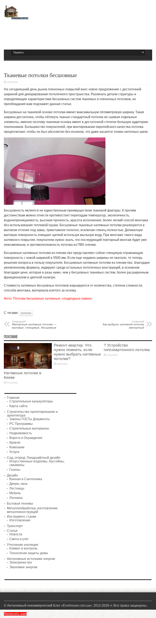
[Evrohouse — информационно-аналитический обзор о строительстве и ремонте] (16, 16)
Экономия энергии (23, 567)
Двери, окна (18, 483)
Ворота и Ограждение (25, 438)
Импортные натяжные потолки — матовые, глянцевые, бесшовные (34, 324)
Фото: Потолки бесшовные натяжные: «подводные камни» (48, 298)
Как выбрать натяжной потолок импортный (123, 324)
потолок (26, 313)
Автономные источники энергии (31, 558)
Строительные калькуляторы (31, 401)
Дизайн (12, 475)
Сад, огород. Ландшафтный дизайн (33, 457)
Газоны (14, 469)
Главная (13, 397)
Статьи (12, 530)
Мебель (15, 493)
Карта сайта (18, 406)
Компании (16, 447)
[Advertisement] (78, 32)
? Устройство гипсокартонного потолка (127, 347)
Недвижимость (20, 433)
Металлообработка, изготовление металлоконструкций (32, 510)
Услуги (14, 452)
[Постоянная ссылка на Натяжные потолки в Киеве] (28, 367)
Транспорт (15, 526)
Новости (15, 534)
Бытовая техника (20, 503)
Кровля (14, 442)
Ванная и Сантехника (25, 479)
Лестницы (16, 488)
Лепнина (16, 497)
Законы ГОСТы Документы (29, 419)
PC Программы (21, 423)
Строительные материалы (29, 428)
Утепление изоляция (22, 544)
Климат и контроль (23, 548)
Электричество (20, 562)
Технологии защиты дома (28, 553)
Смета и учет (19, 539)
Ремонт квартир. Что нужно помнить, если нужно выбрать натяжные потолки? (77, 352)
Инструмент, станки (21, 516)
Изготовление (19, 520)
